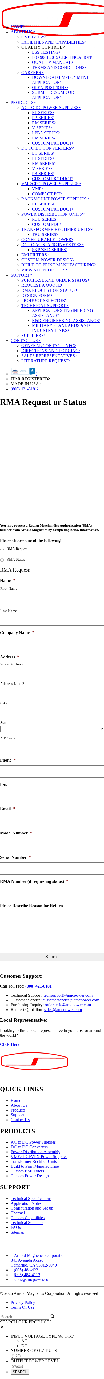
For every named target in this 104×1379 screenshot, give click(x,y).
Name (7, 580)
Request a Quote (41, 285)
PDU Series (44, 219)
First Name (9, 588)
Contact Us (24, 340)
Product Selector (43, 300)
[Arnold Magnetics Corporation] (52, 10)
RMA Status (16, 559)
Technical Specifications (31, 1198)
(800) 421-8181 (24, 389)
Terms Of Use (22, 1307)
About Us (22, 32)
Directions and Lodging (50, 350)
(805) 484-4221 (27, 1270)
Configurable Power (46, 239)
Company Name (17, 632)
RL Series (42, 204)
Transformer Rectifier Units (55, 229)
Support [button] (20, 275)
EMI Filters (34, 255)
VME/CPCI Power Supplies (49, 183)
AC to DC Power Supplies (49, 107)
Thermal (18, 1213)
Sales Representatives (48, 356)
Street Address (11, 664)
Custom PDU (46, 224)
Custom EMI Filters (27, 1171)
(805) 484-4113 (27, 1274)
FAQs (16, 1227)
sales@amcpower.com (63, 1009)
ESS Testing (45, 52)
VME (37, 189)
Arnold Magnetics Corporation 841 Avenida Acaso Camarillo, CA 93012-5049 (38, 1260)
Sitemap (17, 1232)
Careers (31, 72)
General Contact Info (47, 345)
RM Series (43, 123)
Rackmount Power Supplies (53, 199)
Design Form (36, 295)
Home (17, 27)
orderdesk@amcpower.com (68, 1005)
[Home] (36, 1065)
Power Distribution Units (51, 214)
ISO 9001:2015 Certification (61, 57)
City (3, 703)
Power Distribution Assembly (35, 1151)
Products (22, 102)
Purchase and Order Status (54, 280)
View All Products (43, 270)
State (4, 723)
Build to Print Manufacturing (57, 265)
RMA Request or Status (48, 290)
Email (7, 808)
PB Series (42, 117)
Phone (8, 760)
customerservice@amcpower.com (71, 1000)
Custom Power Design (47, 260)
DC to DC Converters (46, 148)
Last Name (8, 611)
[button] (52, 1316)
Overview (32, 37)
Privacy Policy (23, 1302)
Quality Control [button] (41, 47)
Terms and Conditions (58, 67)
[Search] (27, 1316)
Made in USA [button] (25, 384)
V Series (41, 128)
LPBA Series (45, 133)
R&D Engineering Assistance (65, 320)
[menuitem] (57, 64)
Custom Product (52, 143)
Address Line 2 (12, 684)
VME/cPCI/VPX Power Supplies (39, 1156)
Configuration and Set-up (32, 1208)
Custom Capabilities (28, 1217)
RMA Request (17, 549)
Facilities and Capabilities (52, 42)
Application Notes (26, 1203)
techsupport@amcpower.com (68, 995)
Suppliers (32, 335)
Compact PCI (46, 194)
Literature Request (45, 361)
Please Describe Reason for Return (31, 905)
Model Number (16, 833)
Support (17, 1115)
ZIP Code (7, 738)
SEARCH (20, 1372)
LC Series (42, 153)
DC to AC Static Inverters (51, 244)
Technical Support (43, 305)
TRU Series (44, 234)
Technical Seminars (27, 1222)
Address (9, 657)
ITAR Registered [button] (29, 378)
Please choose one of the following (30, 540)
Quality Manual (51, 62)
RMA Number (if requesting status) (34, 881)
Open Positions (49, 87)
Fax (3, 784)
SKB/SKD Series (49, 249)
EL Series (42, 112)
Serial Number (15, 857)
